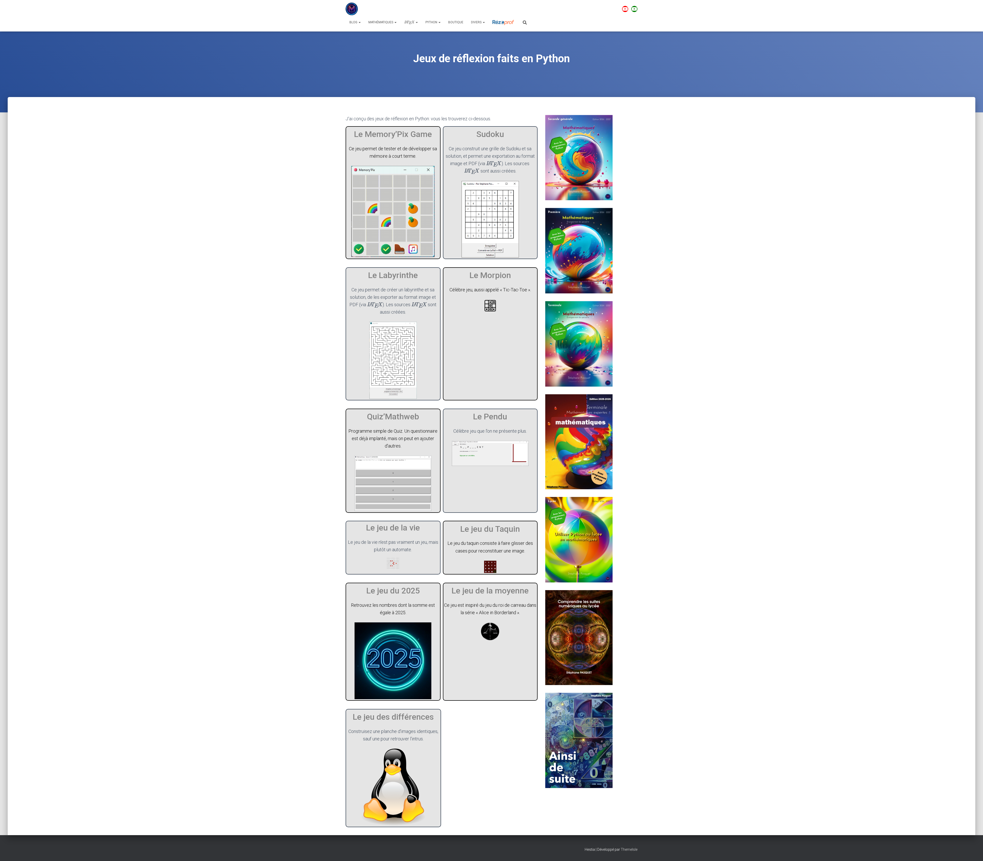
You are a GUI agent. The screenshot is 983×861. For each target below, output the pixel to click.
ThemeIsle (629, 849)
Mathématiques (381, 22)
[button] (359, 22)
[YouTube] (625, 9)
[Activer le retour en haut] (972, 850)
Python (431, 22)
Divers (476, 22)
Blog (353, 22)
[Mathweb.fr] (352, 9)
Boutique (455, 22)
